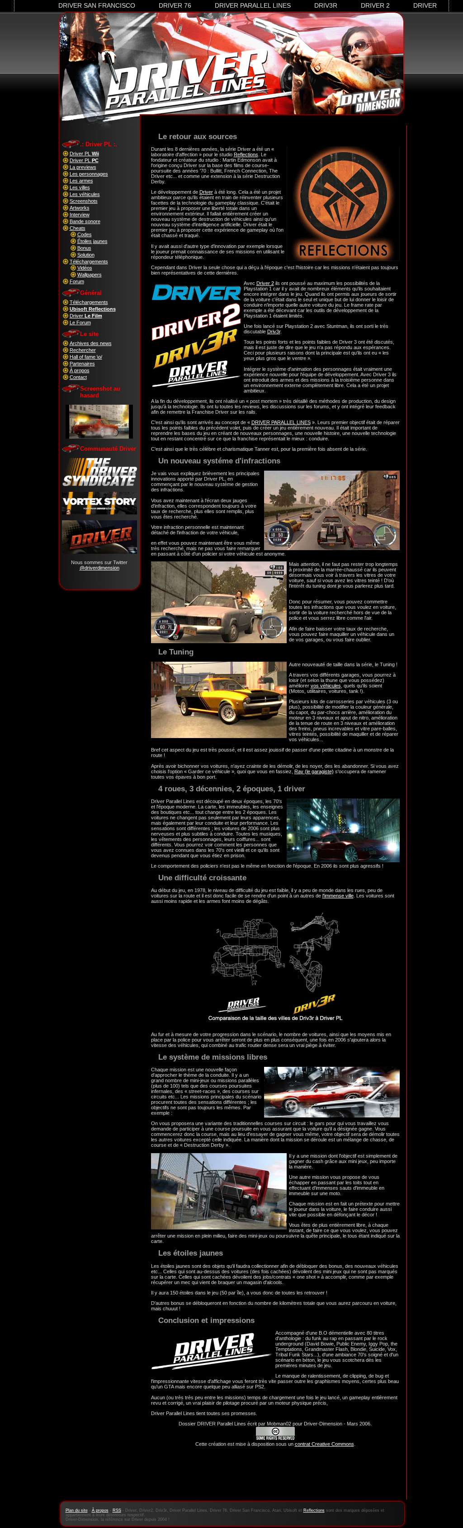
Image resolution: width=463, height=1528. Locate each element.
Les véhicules (85, 194)
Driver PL (84, 153)
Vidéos (84, 268)
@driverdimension (99, 567)
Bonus (84, 248)
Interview (80, 214)
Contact (78, 377)
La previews (83, 167)
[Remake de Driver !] (99, 484)
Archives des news (91, 343)
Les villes (80, 187)
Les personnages (89, 174)
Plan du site (77, 1510)
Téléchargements (89, 261)
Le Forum (80, 322)
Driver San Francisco (96, 5)
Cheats (77, 228)
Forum (77, 281)
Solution (85, 254)
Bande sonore (85, 221)
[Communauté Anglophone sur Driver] (99, 552)
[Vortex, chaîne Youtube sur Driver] (99, 512)
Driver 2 (375, 5)
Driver (425, 5)
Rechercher (83, 350)
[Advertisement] (275, 1478)
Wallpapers (89, 274)
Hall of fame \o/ (86, 357)
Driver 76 (175, 5)
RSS (117, 1510)
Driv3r (325, 5)
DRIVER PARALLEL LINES (281, 422)
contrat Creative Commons (324, 1444)
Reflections (246, 154)
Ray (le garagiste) (314, 771)
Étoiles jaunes (92, 241)
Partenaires (82, 363)
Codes (84, 234)
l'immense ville (338, 895)
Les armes (81, 180)
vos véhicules (326, 685)
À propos (80, 370)
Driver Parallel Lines (253, 5)
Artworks (80, 207)
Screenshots (84, 201)
